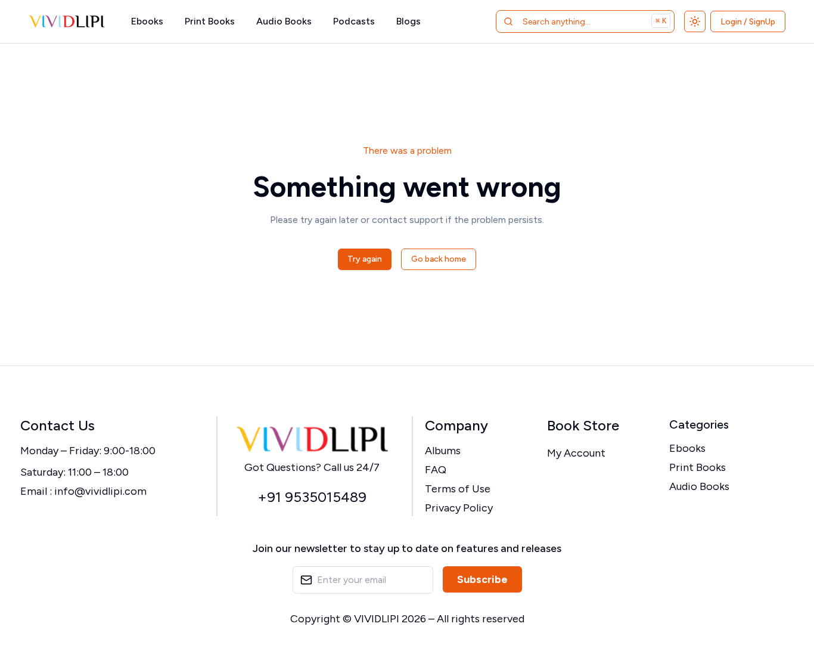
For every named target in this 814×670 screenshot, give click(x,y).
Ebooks (147, 21)
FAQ (435, 469)
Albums (443, 450)
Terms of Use (457, 488)
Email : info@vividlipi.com (83, 491)
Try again (364, 259)
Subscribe (482, 579)
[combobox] (570, 21)
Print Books (210, 21)
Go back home (438, 259)
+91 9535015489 (311, 496)
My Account (576, 453)
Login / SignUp (747, 22)
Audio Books (284, 21)
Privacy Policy (459, 507)
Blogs (408, 21)
